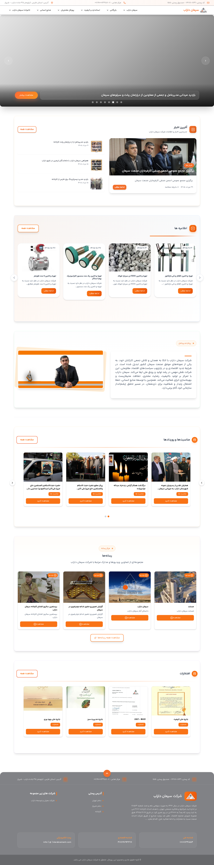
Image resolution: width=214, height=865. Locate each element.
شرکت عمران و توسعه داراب (43, 800)
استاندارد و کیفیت (92, 10)
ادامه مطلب (120, 187)
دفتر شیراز (96, 806)
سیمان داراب (132, 10)
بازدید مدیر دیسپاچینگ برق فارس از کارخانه (70, 179)
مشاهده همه (27, 129)
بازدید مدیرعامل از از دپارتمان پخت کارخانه (70, 142)
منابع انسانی (45, 10)
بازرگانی (113, 10)
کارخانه (98, 811)
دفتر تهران (96, 800)
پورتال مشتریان (67, 10)
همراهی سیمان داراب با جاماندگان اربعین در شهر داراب (65, 160)
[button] (182, 311)
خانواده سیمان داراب (21, 10)
